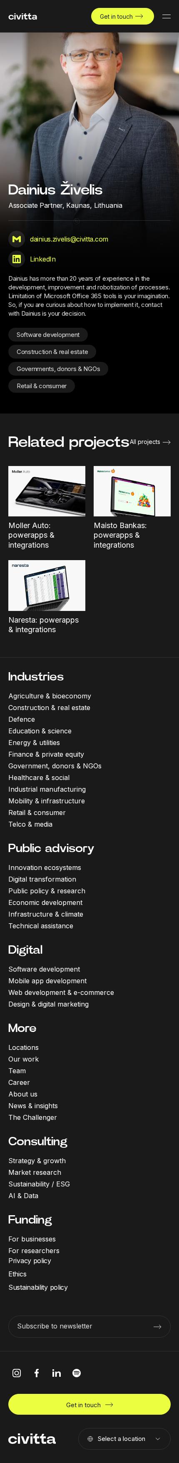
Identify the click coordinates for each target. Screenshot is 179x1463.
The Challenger (32, 1117)
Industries (36, 676)
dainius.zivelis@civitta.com (69, 239)
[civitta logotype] (22, 16)
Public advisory (51, 848)
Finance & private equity (46, 754)
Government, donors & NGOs (55, 766)
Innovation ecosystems (44, 867)
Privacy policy (29, 1260)
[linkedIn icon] (56, 1373)
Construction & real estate (52, 352)
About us (22, 1094)
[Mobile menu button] (166, 16)
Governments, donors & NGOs (58, 369)
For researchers (34, 1250)
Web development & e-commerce (61, 992)
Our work (23, 1059)
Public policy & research (46, 891)
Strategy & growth (37, 1160)
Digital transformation (42, 879)
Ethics (17, 1274)
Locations (23, 1047)
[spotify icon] (76, 1373)
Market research (34, 1172)
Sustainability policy (38, 1287)
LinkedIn (43, 259)
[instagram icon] (16, 1373)
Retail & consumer (42, 386)
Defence (21, 719)
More (22, 1028)
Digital (25, 949)
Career (19, 1082)
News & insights (33, 1106)
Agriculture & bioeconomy (49, 696)
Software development (48, 335)
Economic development (45, 902)
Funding (30, 1219)
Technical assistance (40, 926)
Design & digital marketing (48, 1004)
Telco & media (30, 824)
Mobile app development (47, 981)
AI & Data (23, 1195)
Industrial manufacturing (47, 789)
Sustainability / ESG (39, 1184)
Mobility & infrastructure (46, 801)
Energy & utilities (34, 742)
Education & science (40, 731)
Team (17, 1071)
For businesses (32, 1239)
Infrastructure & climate (45, 914)
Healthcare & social (39, 777)
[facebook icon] (36, 1373)
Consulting (37, 1141)
